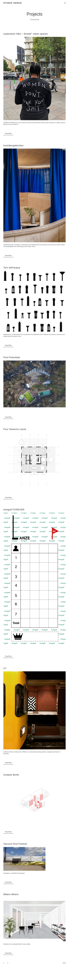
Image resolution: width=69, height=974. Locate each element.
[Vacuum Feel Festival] (34, 859)
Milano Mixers (11, 894)
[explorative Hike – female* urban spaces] (34, 78)
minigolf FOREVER (13, 509)
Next (64, 963)
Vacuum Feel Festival (15, 844)
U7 (4, 668)
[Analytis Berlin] (34, 800)
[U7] (34, 710)
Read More (8, 133)
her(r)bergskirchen (13, 145)
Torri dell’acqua (11, 267)
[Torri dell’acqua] (34, 301)
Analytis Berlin (11, 774)
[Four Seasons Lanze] (34, 460)
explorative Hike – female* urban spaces (25, 33)
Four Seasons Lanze (14, 429)
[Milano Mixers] (34, 919)
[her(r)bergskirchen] (34, 195)
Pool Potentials (11, 357)
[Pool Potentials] (34, 384)
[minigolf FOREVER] (34, 579)
